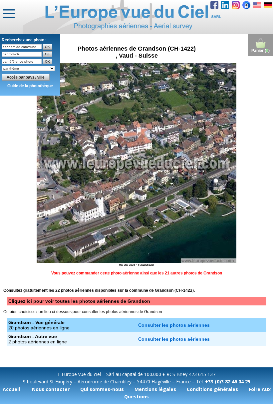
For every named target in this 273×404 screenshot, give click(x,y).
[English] (257, 5)
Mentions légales (155, 389)
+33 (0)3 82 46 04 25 (227, 381)
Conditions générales (212, 389)
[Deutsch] (268, 5)
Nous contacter (51, 389)
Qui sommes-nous (102, 389)
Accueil (11, 389)
